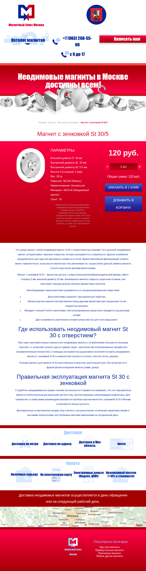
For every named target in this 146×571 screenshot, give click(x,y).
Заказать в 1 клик (123, 187)
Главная (42, 123)
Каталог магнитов (28, 40)
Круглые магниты (110, 547)
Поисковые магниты (109, 553)
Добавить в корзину (123, 203)
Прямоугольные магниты (109, 550)
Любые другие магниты (109, 556)
